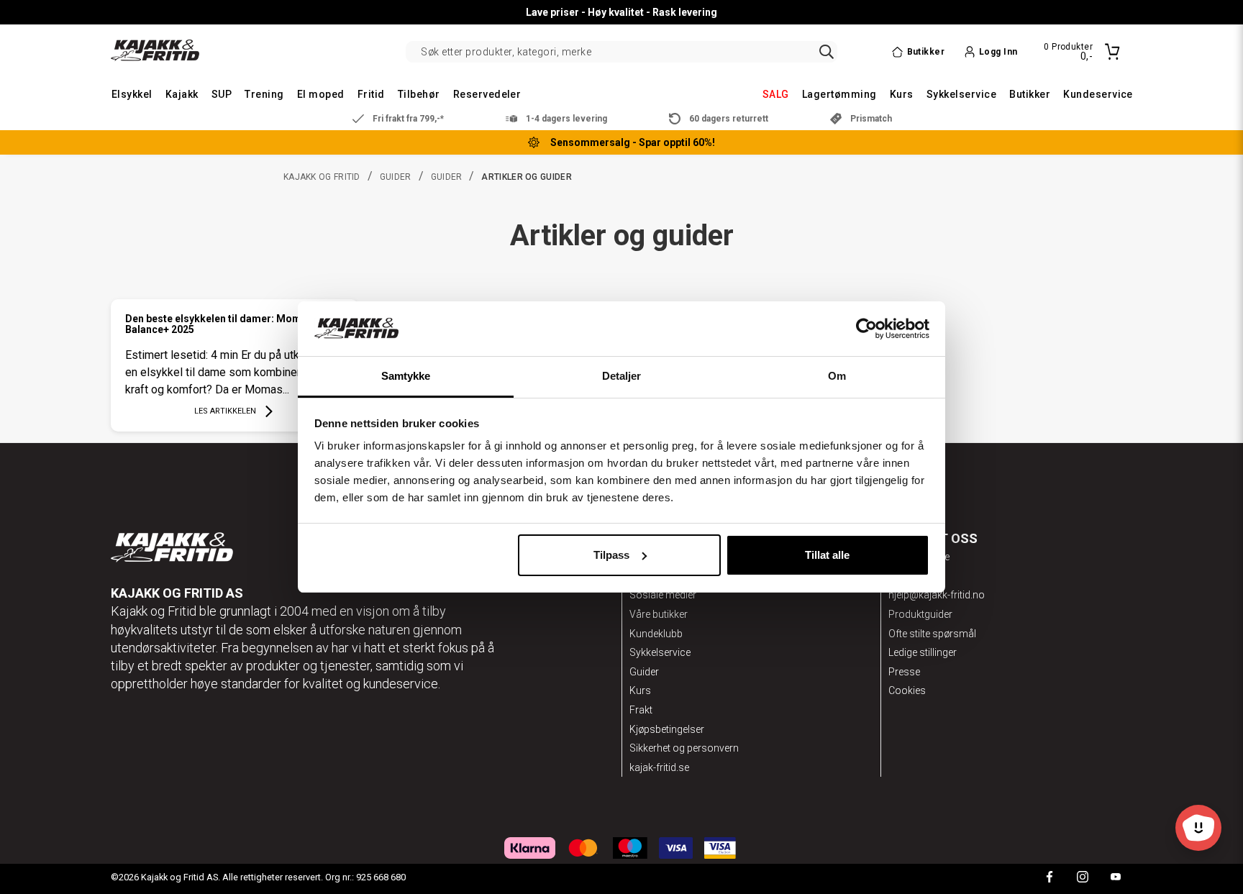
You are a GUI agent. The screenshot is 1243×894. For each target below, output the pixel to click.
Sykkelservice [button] (961, 94)
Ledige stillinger (922, 652)
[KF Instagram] (1082, 878)
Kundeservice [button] (1098, 94)
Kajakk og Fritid (321, 177)
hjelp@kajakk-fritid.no (936, 595)
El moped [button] (321, 94)
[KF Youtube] (1115, 878)
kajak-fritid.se (659, 767)
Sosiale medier (662, 595)
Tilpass (611, 555)
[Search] (826, 52)
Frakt (640, 710)
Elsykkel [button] (131, 94)
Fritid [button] (371, 94)
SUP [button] (221, 94)
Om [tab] (837, 376)
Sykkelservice (660, 652)
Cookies (907, 690)
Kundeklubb (656, 633)
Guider (395, 177)
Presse (904, 672)
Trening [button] (264, 94)
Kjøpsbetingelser (666, 729)
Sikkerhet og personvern (684, 748)
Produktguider (920, 614)
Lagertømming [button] (839, 94)
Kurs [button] (902, 94)
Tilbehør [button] (419, 94)
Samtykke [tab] (406, 376)
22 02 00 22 (914, 576)
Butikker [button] (1029, 94)
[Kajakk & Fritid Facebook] (1049, 878)
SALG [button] (775, 94)
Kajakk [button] (182, 94)
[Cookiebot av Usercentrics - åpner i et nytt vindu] (866, 328)
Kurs (640, 690)
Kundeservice (919, 556)
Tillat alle (827, 555)
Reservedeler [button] (487, 94)
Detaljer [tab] (622, 376)
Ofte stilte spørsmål (932, 633)
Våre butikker (658, 614)
